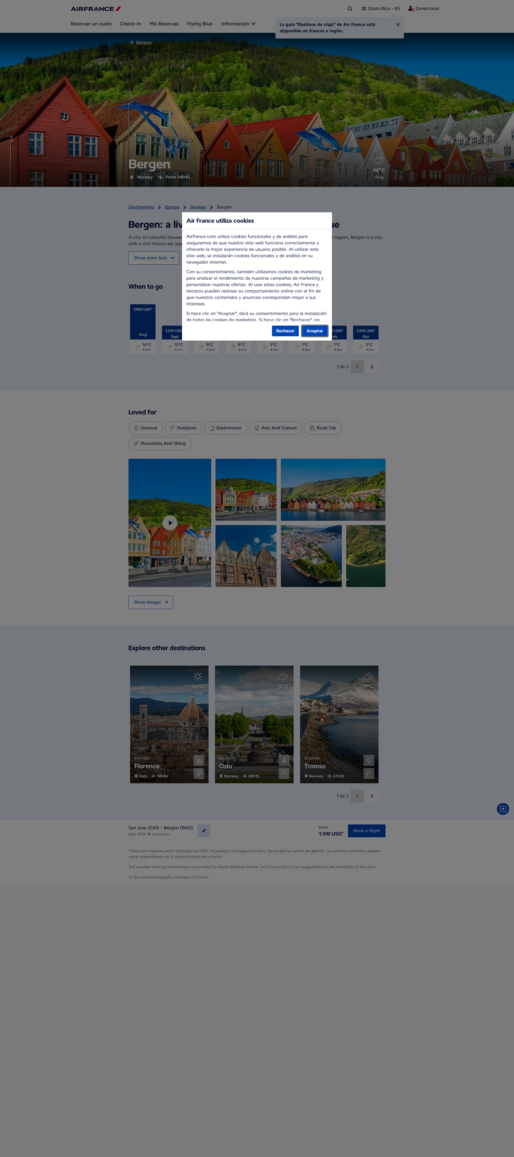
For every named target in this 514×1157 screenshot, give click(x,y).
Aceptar (315, 330)
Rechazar (285, 330)
